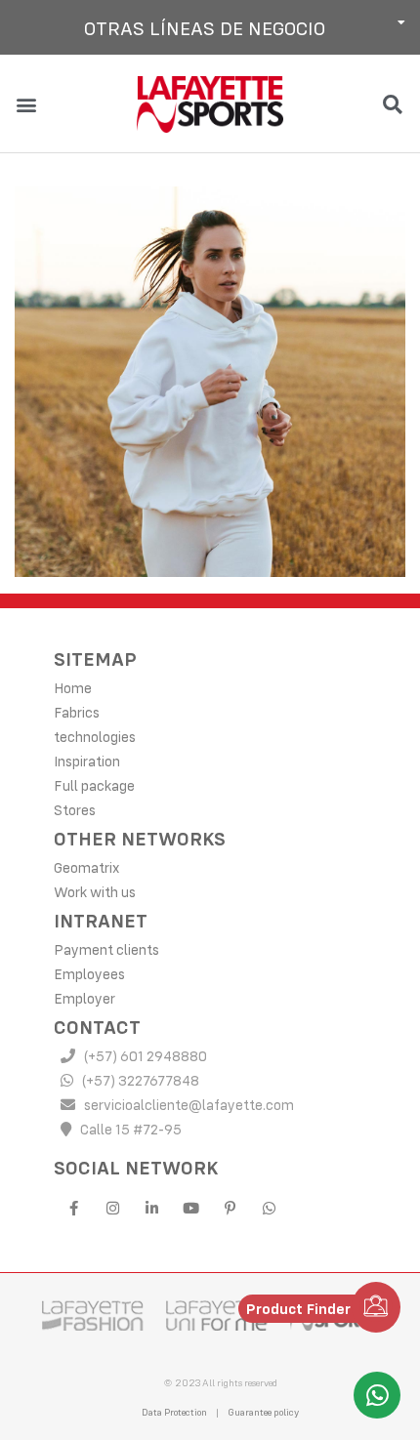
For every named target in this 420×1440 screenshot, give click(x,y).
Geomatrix (86, 867)
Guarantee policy (263, 1412)
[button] (210, 27)
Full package (94, 785)
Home (73, 688)
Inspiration (87, 761)
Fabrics (77, 712)
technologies (95, 736)
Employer (84, 998)
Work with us (95, 892)
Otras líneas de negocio (204, 28)
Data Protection (174, 1412)
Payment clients (106, 949)
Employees (89, 974)
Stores (75, 810)
